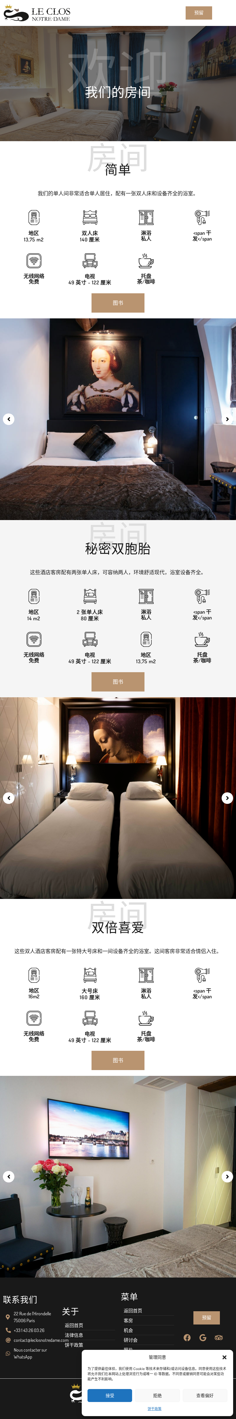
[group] (118, 1177)
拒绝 (157, 1395)
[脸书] (187, 1337)
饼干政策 (154, 1409)
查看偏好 (205, 1395)
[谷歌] (203, 1337)
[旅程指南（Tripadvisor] (219, 1337)
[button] (224, 1357)
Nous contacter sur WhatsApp (30, 1353)
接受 (110, 1395)
